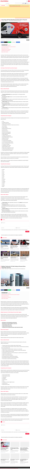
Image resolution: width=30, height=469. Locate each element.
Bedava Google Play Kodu (3, 468)
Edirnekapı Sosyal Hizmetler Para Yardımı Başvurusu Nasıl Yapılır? (15, 448)
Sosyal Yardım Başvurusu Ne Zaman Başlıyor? (5, 459)
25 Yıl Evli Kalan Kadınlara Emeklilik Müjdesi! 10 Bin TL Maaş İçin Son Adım (4, 448)
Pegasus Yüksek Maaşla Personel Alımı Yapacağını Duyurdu (4, 246)
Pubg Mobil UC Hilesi (15, 468)
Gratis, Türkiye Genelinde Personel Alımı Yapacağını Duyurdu (4, 258)
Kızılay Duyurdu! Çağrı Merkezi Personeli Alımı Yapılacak (24, 246)
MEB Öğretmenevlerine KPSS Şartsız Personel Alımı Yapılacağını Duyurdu (24, 258)
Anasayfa (3, 268)
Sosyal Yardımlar (7, 268)
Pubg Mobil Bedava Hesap (9, 468)
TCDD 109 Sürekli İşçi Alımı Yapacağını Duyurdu (14, 257)
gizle (9, 45)
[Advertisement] (15, 12)
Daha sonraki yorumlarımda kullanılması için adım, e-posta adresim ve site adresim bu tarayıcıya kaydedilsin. (14, 229)
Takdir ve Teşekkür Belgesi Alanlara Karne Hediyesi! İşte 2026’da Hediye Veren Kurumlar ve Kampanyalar (24, 449)
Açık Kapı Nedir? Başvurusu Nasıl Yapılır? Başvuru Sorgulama (24, 460)
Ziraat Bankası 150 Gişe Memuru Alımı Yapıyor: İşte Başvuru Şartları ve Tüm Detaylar (14, 246)
